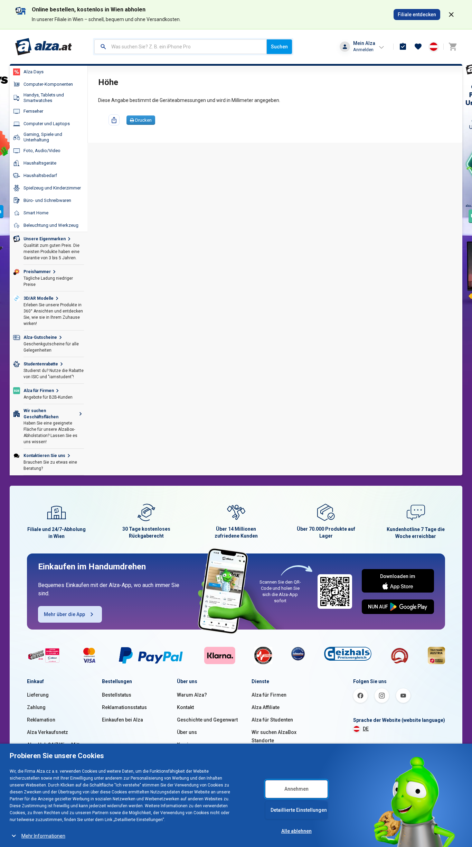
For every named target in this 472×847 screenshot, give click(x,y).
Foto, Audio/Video (41, 150)
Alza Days (33, 71)
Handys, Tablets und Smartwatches (43, 97)
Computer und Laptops (46, 123)
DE (366, 729)
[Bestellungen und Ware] (403, 47)
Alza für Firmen (269, 695)
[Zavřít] (451, 14)
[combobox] (180, 46)
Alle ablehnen (296, 831)
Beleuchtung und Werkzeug (50, 225)
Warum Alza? (192, 695)
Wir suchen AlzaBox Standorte (274, 736)
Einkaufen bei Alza (122, 720)
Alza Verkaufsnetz (47, 732)
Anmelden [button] (363, 49)
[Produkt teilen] (114, 119)
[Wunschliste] (418, 47)
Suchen (279, 46)
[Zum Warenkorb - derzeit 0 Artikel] (453, 47)
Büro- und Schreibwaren (47, 200)
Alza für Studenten (272, 720)
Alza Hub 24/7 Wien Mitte (54, 744)
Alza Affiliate (266, 707)
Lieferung (38, 695)
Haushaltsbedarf (40, 175)
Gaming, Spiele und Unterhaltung (42, 137)
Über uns (187, 732)
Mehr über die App (64, 614)
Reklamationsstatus (124, 707)
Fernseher (33, 111)
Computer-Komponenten (48, 84)
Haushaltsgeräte (39, 163)
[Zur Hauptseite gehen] (43, 46)
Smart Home (35, 212)
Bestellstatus (116, 695)
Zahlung (36, 707)
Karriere (186, 744)
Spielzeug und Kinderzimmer (52, 187)
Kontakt (185, 707)
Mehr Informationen (43, 836)
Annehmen (296, 789)
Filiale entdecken (417, 14)
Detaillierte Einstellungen (299, 810)
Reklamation (41, 720)
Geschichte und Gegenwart (207, 720)
